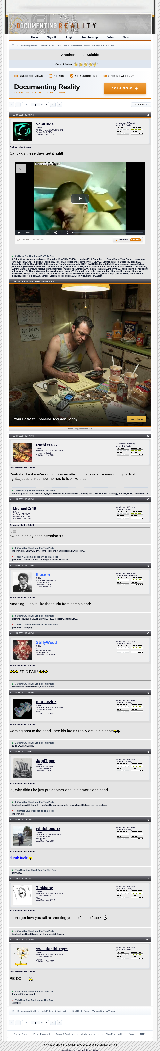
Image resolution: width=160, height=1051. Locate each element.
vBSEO (95, 1050)
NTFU (143, 1034)
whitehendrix (48, 828)
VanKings (45, 124)
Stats (125, 37)
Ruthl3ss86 (46, 445)
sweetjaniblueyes (52, 949)
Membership (90, 37)
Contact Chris (20, 1034)
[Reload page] (13, 45)
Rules (110, 37)
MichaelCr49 (24, 508)
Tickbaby (44, 888)
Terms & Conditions (65, 1034)
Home (35, 37)
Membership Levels (90, 1034)
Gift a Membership (114, 1034)
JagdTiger (45, 761)
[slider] (107, 232)
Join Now (122, 88)
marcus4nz (46, 701)
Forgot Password (41, 1034)
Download (129, 239)
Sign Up (52, 37)
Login (70, 37)
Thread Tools (139, 104)
